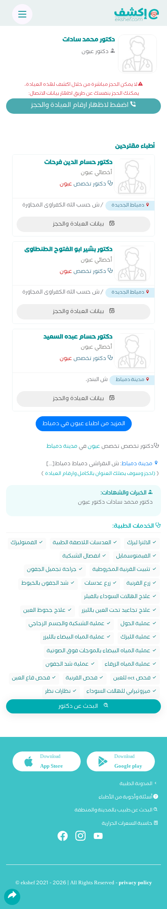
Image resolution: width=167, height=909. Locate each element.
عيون (66, 185)
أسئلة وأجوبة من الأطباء (125, 797)
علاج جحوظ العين (45, 611)
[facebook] (66, 837)
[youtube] (101, 837)
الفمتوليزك (24, 543)
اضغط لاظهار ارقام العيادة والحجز (80, 106)
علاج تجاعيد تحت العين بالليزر (116, 611)
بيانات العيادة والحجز (79, 224)
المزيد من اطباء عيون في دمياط (83, 424)
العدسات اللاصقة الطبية (82, 543)
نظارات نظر (58, 692)
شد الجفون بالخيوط (45, 584)
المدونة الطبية (136, 784)
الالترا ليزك (139, 543)
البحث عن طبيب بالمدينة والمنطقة (114, 810)
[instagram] (83, 837)
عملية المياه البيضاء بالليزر (74, 638)
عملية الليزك (136, 638)
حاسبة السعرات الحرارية (127, 824)
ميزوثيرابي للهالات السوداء (119, 692)
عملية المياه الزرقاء (128, 665)
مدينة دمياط (61, 447)
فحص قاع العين (31, 678)
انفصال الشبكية (81, 557)
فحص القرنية (82, 678)
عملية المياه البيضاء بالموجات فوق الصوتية (99, 651)
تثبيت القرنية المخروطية (122, 570)
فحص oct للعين (132, 678)
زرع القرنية (139, 584)
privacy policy (135, 883)
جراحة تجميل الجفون (52, 570)
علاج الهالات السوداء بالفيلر (118, 597)
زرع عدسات (98, 584)
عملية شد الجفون (67, 665)
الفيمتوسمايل (134, 557)
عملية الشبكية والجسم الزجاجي (67, 624)
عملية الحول (136, 624)
